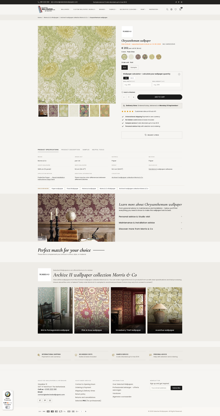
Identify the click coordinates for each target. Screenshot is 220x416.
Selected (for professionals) (88, 401)
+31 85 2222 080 (50, 389)
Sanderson (153, 169)
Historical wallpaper (89, 189)
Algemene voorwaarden (122, 397)
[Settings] (171, 9)
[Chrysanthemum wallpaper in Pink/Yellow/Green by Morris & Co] (104, 111)
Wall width (129, 81)
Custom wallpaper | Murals (84, 9)
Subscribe (176, 388)
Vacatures (117, 393)
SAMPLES (86, 150)
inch (132, 78)
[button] (180, 9)
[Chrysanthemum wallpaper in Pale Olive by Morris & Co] (63, 110)
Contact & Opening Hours (85, 384)
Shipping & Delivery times (85, 391)
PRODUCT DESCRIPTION (70, 150)
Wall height (158, 81)
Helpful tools (98, 150)
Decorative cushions (128, 9)
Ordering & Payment (83, 387)
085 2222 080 (44, 2)
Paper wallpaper (57, 189)
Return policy (80, 394)
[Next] (111, 65)
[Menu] (11, 391)
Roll (124, 67)
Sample (134, 67)
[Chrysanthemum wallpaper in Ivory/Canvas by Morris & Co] (94, 111)
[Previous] (42, 65)
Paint (143, 9)
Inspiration (153, 9)
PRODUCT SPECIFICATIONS (48, 150)
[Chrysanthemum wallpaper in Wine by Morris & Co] (53, 111)
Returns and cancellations (85, 397)
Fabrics (112, 9)
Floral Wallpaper (72, 189)
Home (40, 17)
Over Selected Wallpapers (123, 384)
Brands (102, 9)
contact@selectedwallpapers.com (65, 2)
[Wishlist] (175, 9)
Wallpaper (65, 9)
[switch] (7, 407)
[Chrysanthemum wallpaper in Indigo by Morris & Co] (84, 111)
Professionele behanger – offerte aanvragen (126, 388)
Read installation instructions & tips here (51, 178)
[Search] (167, 9)
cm (126, 78)
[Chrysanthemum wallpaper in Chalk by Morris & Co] (73, 111)
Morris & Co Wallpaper (51, 17)
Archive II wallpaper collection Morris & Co (73, 17)
